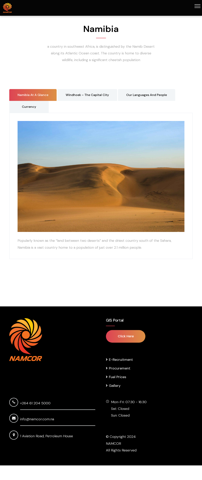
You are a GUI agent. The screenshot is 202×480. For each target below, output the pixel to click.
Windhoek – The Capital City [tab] (87, 95)
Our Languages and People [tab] (146, 95)
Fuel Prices (117, 377)
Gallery (115, 385)
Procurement (119, 368)
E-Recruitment (121, 359)
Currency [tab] (29, 107)
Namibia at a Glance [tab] (33, 95)
